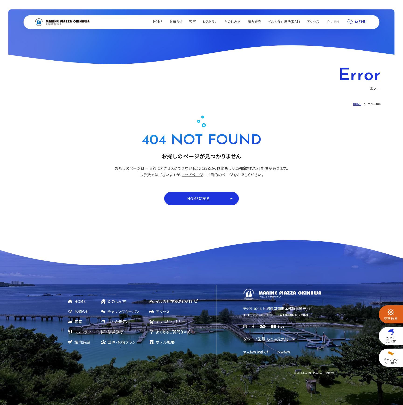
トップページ (192, 174)
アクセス (163, 311)
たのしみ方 (117, 301)
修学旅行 (115, 332)
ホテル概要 (165, 342)
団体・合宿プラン (121, 342)
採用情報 (284, 352)
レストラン (82, 332)
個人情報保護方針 (256, 352)
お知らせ (81, 311)
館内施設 (82, 342)
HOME (80, 301)
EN (336, 22)
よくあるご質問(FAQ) (173, 332)
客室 (78, 321)
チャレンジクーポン (123, 311)
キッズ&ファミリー (171, 321)
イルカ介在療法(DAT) (174, 301)
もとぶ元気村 (119, 321)
